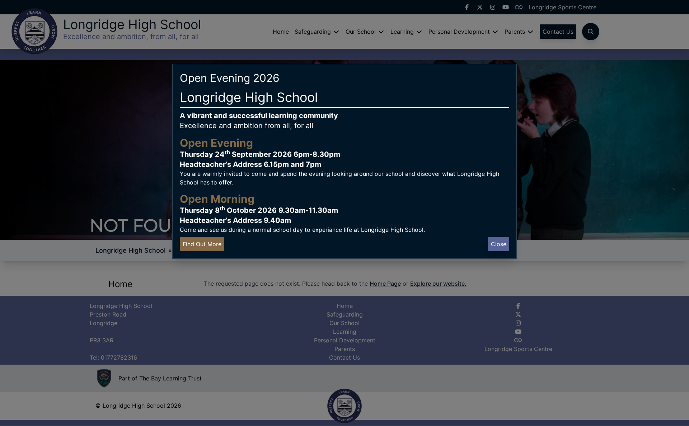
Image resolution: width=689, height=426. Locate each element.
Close (498, 244)
